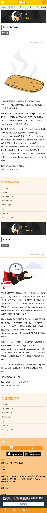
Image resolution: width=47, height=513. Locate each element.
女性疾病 (29, 479)
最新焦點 (4, 463)
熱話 (16, 463)
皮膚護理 (4, 481)
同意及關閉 (23, 504)
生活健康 (23, 476)
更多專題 (13, 481)
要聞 (11, 463)
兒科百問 (21, 479)
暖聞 (21, 463)
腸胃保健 (13, 479)
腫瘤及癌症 (40, 476)
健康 (4, 7)
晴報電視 (11, 7)
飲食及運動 (14, 476)
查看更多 (29, 18)
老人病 (37, 479)
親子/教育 (5, 33)
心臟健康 (4, 479)
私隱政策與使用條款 (16, 500)
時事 (29, 7)
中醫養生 (31, 476)
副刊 (36, 7)
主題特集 (21, 7)
